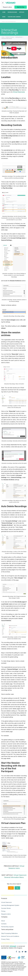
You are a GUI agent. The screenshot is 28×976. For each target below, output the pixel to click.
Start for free (20, 7)
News (3, 16)
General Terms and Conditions (10, 936)
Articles (21, 12)
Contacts (3, 924)
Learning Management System (10, 905)
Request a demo (7, 7)
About (3, 921)
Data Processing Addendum (9, 933)
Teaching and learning (14, 16)
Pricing (3, 911)
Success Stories (6, 908)
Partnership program (7, 926)
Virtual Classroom (6, 902)
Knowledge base (12, 12)
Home (3, 12)
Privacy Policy (5, 939)
